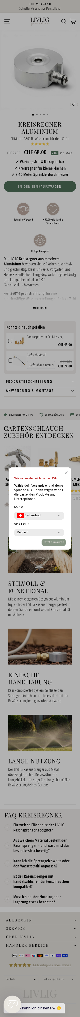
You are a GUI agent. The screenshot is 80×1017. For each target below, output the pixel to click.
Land (19, 506)
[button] (66, 473)
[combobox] (29, 515)
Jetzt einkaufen (53, 542)
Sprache (22, 524)
